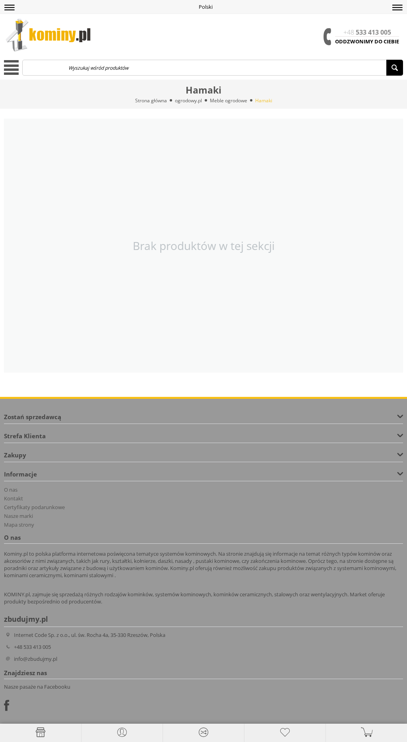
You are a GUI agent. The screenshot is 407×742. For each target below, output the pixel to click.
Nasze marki (18, 515)
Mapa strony (19, 524)
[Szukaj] (394, 68)
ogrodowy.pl (188, 100)
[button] (9, 7)
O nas (10, 489)
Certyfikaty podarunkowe (34, 507)
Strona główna (151, 100)
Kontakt (13, 498)
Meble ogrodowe (228, 100)
